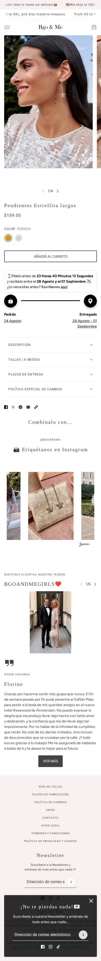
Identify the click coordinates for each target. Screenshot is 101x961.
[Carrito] (94, 27)
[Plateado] (19, 238)
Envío (50, 810)
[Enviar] (83, 934)
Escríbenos (54, 287)
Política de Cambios (50, 802)
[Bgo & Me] (50, 27)
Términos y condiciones (50, 833)
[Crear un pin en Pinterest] (20, 407)
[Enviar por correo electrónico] (28, 407)
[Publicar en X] (13, 407)
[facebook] (43, 947)
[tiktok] (58, 947)
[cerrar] (91, 900)
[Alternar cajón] (7, 27)
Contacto (50, 817)
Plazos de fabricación (50, 794)
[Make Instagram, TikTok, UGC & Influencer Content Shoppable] (84, 545)
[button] (36, 407)
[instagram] (50, 947)
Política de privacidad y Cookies (50, 841)
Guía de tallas (50, 786)
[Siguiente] (57, 191)
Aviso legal (50, 825)
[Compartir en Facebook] (6, 407)
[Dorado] (8, 238)
